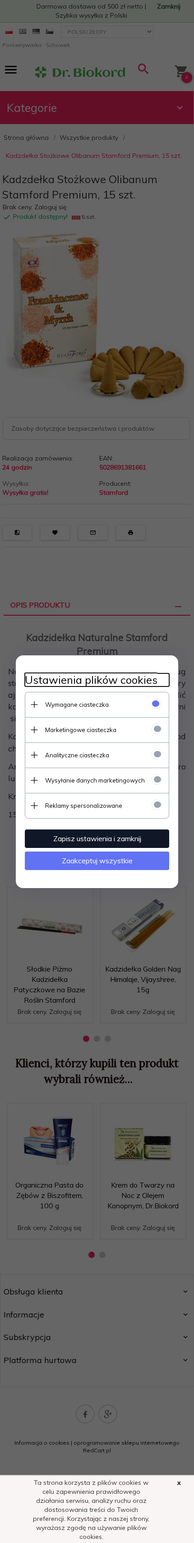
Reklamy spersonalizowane (83, 805)
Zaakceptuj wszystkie (97, 860)
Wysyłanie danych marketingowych (95, 780)
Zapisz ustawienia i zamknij (97, 838)
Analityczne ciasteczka (77, 755)
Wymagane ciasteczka (77, 704)
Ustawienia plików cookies (91, 679)
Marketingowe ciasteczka (80, 729)
